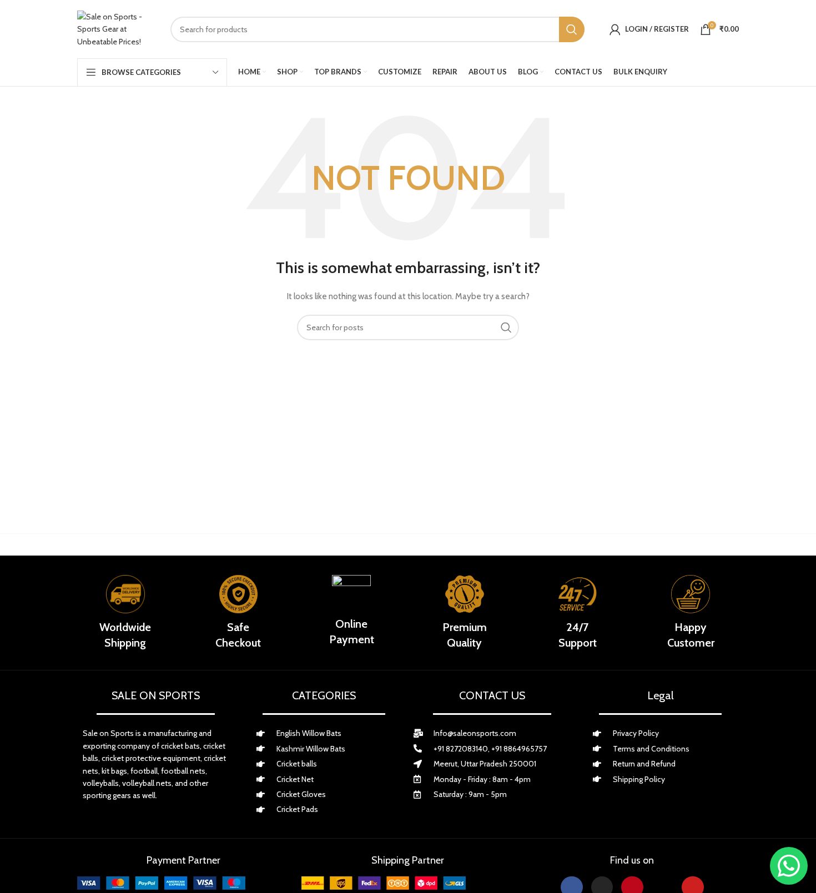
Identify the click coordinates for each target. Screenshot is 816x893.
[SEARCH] (572, 29)
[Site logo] (115, 29)
